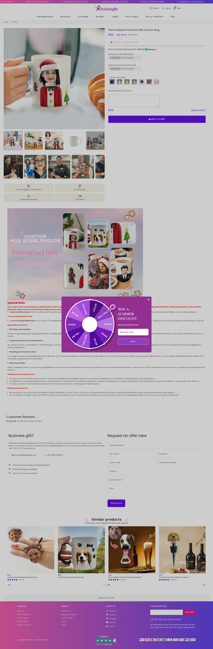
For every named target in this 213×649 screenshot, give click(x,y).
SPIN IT (133, 341)
